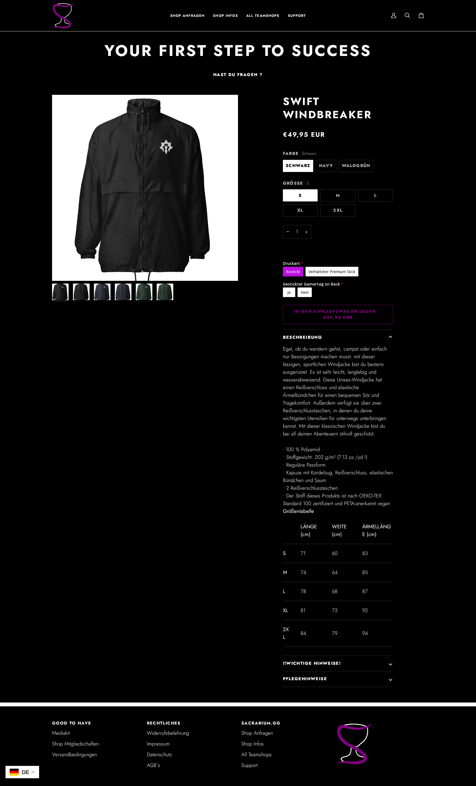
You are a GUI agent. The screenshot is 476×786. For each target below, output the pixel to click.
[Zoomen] (145, 188)
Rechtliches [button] (164, 723)
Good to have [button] (71, 723)
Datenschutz (159, 754)
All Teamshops (256, 754)
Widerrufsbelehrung (168, 733)
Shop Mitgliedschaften (75, 743)
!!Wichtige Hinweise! (312, 663)
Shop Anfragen (257, 733)
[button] (225, 15)
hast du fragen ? (238, 75)
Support (249, 765)
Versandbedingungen (74, 754)
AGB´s (153, 765)
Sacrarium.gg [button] (261, 723)
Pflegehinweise (305, 679)
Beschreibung (302, 337)
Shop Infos (252, 743)
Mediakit (61, 733)
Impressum (158, 743)
